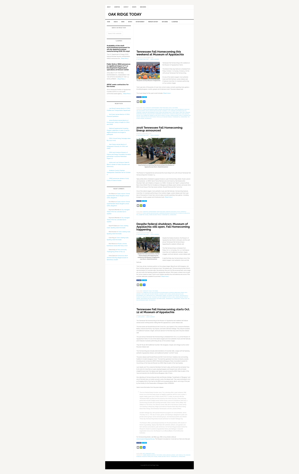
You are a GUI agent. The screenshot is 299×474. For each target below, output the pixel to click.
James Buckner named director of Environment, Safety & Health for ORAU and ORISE (118, 122)
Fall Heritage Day (148, 295)
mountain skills (184, 295)
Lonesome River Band (164, 213)
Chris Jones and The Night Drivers (149, 294)
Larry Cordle (175, 112)
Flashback (164, 110)
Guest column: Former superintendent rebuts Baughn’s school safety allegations (118, 195)
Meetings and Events (171, 211)
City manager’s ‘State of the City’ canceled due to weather (118, 211)
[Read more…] (167, 93)
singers (138, 298)
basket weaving (158, 109)
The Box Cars (184, 298)
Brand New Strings (179, 292)
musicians (154, 297)
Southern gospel (161, 298)
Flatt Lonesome (172, 110)
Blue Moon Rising (163, 292)
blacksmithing (167, 109)
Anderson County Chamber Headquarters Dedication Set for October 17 (119, 172)
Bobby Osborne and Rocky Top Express (152, 455)
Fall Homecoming (157, 295)
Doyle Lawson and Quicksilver (153, 110)
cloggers (161, 294)
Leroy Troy (182, 112)
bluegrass (171, 292)
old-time (159, 297)
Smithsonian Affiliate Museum (148, 298)
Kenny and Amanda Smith (165, 112)
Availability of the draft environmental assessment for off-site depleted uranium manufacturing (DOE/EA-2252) (118, 48)
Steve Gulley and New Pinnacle (164, 116)
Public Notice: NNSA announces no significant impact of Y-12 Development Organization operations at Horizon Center (118, 67)
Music (170, 107)
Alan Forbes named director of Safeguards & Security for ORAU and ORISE (117, 146)
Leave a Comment (154, 59)
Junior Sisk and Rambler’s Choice (150, 112)
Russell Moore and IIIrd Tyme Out (174, 115)
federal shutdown (167, 295)
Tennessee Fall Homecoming (180, 116)
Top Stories (175, 107)
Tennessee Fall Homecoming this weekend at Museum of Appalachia (160, 53)
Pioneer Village (153, 115)
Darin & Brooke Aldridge (169, 455)
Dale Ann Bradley (179, 109)
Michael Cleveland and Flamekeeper (151, 113)
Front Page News (164, 107)
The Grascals (148, 118)
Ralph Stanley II (162, 115)
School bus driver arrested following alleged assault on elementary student (117, 257)
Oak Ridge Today (124, 14)
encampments (140, 295)
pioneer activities (166, 297)
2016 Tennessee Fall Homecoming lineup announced (159, 129)
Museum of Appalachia (175, 113)
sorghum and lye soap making (148, 116)
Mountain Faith (165, 113)
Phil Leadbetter (145, 115)
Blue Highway (155, 292)
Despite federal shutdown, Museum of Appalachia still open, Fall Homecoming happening (163, 226)
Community (148, 107)
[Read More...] (125, 58)
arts (150, 292)
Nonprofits (183, 211)
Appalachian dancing (148, 109)
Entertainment (155, 107)
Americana (146, 292)
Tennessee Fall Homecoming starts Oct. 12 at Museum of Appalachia (163, 311)
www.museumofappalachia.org (145, 439)
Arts (144, 107)
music (149, 297)
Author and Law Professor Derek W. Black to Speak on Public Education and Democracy (118, 164)
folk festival (176, 295)
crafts (173, 109)
